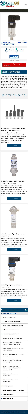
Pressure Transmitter (9, 313)
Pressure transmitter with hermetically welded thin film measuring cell (11, 368)
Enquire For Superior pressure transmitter (14, 64)
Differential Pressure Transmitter (13, 390)
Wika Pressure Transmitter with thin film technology (13, 182)
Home (2, 9)
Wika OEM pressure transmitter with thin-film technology (13, 129)
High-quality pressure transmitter (13, 325)
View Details (14, 145)
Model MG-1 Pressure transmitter (12, 338)
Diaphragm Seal (8, 386)
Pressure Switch (8, 398)
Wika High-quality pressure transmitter (11, 286)
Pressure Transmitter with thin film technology (13, 355)
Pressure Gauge (8, 394)
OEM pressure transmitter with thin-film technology (13, 349)
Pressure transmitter (9, 317)
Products (7, 9)
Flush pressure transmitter (11, 334)
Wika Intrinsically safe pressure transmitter (13, 235)
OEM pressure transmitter (10, 330)
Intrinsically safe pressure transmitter (10, 375)
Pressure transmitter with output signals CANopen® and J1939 (12, 343)
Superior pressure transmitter (14, 43)
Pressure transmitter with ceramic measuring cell (13, 361)
